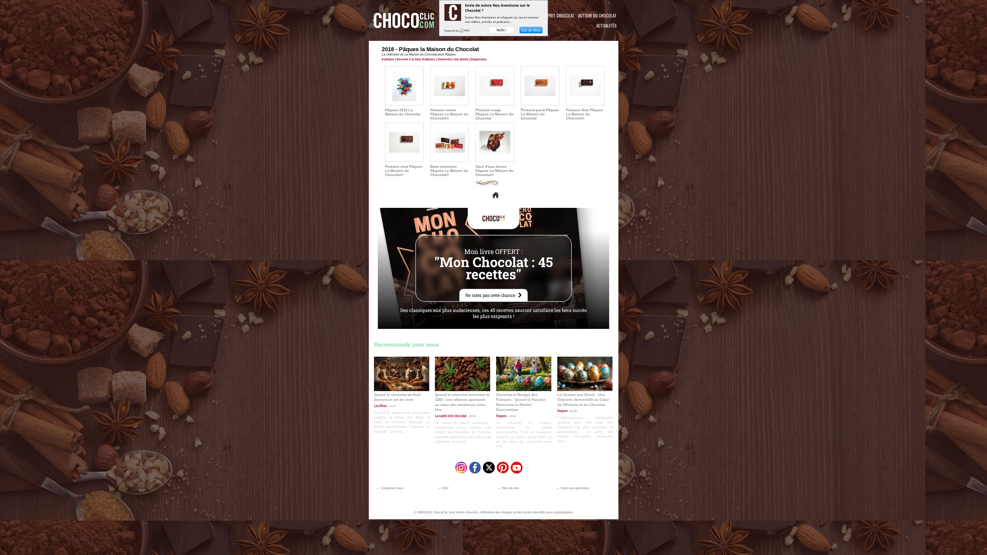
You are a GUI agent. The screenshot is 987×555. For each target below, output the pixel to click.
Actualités (606, 25)
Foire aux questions (574, 488)
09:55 (471, 416)
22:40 (572, 411)
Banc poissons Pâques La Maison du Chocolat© (449, 170)
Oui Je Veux (531, 30)
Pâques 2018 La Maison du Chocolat (403, 112)
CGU (445, 488)
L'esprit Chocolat (557, 15)
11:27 (391, 406)
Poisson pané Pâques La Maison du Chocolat (540, 114)
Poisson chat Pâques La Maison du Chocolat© (403, 170)
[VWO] (465, 30)
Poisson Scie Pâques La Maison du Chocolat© (584, 114)
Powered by (452, 30)
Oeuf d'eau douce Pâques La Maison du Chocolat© (495, 170)
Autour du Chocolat (597, 15)
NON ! (502, 30)
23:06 (511, 416)
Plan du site (510, 488)
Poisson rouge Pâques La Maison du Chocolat (495, 114)
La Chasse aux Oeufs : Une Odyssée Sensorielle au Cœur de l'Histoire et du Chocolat (583, 400)
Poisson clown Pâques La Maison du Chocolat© (449, 114)
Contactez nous (392, 488)
